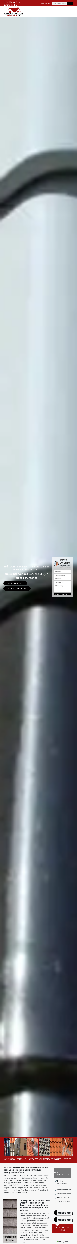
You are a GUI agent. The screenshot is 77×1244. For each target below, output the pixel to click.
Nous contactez (17, 588)
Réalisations (15, 583)
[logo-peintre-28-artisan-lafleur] (13, 11)
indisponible (13, 2)
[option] (9, 1149)
